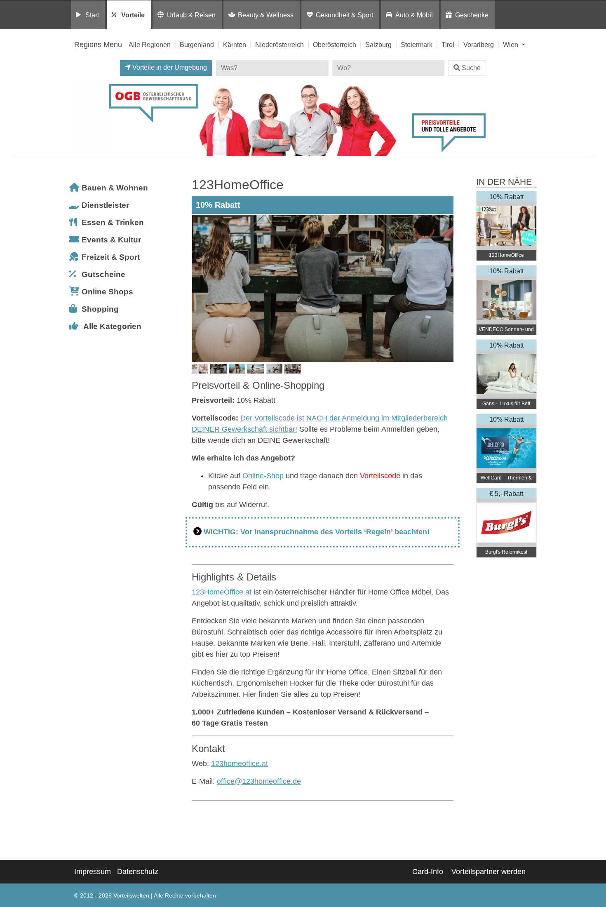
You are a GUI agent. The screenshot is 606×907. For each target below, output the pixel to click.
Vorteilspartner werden (488, 871)
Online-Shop (263, 476)
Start (92, 15)
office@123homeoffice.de (259, 781)
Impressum (92, 871)
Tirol (448, 44)
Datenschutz (137, 871)
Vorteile (133, 15)
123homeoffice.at (239, 763)
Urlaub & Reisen (191, 15)
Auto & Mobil (414, 15)
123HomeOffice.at (221, 592)
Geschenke (472, 15)
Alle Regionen (150, 44)
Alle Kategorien (112, 326)
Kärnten (234, 44)
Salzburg (378, 44)
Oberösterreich (334, 44)
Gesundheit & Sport (344, 15)
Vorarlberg (478, 44)
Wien (511, 44)
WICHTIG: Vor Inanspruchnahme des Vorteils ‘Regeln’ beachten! (317, 532)
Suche (471, 67)
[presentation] (199, 288)
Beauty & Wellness (266, 15)
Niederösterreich (279, 44)
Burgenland (197, 44)
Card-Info (427, 871)
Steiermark (416, 44)
